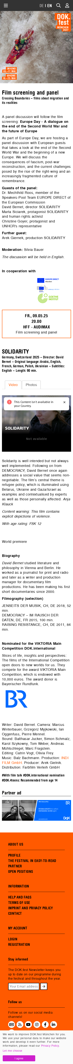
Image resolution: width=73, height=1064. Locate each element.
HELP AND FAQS (19, 897)
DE (42, 6)
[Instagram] (37, 1024)
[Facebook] (45, 1024)
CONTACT (15, 914)
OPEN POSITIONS (20, 872)
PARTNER (15, 866)
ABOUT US (15, 844)
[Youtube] (28, 1024)
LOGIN (12, 939)
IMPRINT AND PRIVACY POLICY (30, 908)
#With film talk (12, 775)
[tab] (13, 385)
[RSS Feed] (20, 1024)
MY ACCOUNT (17, 928)
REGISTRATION (19, 945)
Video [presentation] (13, 384)
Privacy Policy (50, 1045)
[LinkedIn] (53, 1024)
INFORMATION (18, 886)
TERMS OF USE (19, 903)
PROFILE (14, 855)
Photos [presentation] (31, 384)
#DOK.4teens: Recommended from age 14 (29, 780)
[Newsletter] (11, 1024)
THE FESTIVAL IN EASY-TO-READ (32, 861)
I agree (19, 1058)
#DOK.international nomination (43, 775)
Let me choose (12, 1050)
